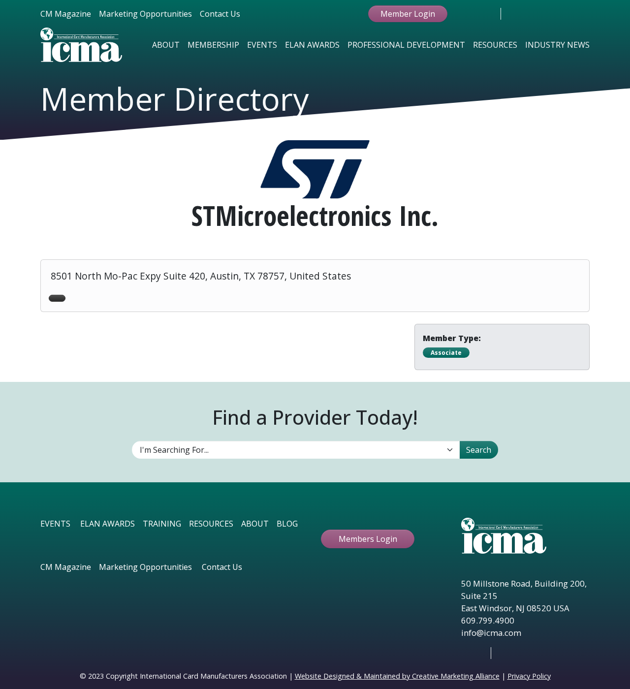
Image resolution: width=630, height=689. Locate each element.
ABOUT (255, 523)
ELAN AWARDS (107, 523)
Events (262, 44)
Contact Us (220, 13)
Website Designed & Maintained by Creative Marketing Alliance (397, 676)
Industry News (557, 44)
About (166, 44)
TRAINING (162, 523)
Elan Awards (312, 44)
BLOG (287, 523)
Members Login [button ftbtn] (368, 538)
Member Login (407, 13)
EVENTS (55, 523)
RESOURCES (211, 523)
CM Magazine (65, 13)
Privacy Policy (529, 676)
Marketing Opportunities (145, 13)
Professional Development (406, 44)
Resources (495, 44)
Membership (213, 44)
